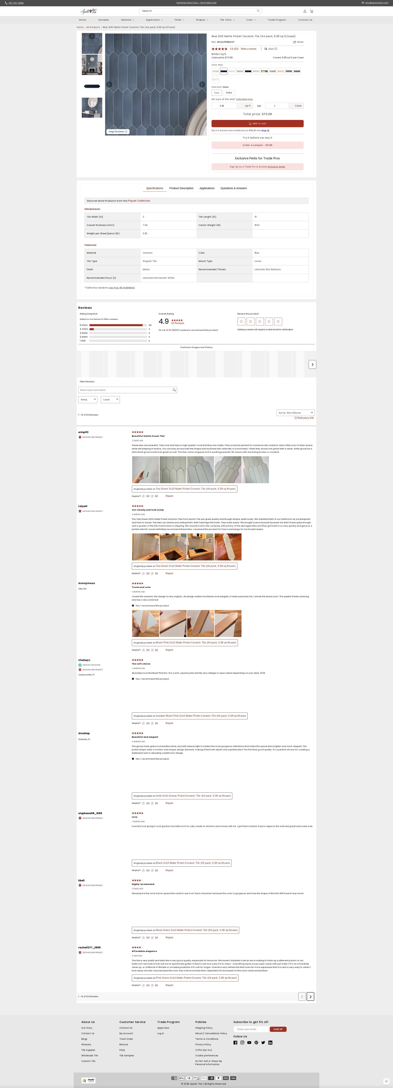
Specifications (154, 188)
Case (216, 92)
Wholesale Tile (89, 1055)
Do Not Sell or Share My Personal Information (208, 1063)
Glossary (86, 1044)
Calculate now (244, 99)
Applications (207, 188)
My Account (126, 1033)
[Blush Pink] (280, 71)
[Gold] (264, 71)
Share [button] (300, 42)
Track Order (126, 1038)
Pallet (229, 92)
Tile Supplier (88, 1050)
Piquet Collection (139, 200)
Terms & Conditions (206, 1038)
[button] (311, 11)
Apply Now (163, 1027)
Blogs (84, 1038)
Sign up (278, 1029)
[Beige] (231, 71)
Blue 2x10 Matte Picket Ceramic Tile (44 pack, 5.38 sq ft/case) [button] (139, 27)
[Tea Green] (215, 71)
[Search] (258, 11)
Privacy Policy (203, 1044)
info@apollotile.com (376, 3)
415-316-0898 (16, 3)
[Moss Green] (240, 71)
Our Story (86, 1027)
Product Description (181, 188)
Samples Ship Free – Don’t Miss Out (196, 3)
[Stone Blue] (256, 71)
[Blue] (223, 71)
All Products (93, 27)
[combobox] (200, 11)
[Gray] (272, 71)
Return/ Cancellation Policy (211, 1033)
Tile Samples (126, 1055)
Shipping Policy (204, 1027)
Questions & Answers (234, 188)
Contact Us (87, 1033)
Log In (160, 1033)
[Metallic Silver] (288, 71)
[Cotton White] (215, 79)
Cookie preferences (206, 1055)
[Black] (248, 71)
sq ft (248, 105)
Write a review (248, 49)
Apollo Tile (196, 1083)
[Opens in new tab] (88, 1083)
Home (80, 27)
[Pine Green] (297, 71)
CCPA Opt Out (203, 1050)
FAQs (122, 1050)
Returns (123, 1044)
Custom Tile (88, 1061)
